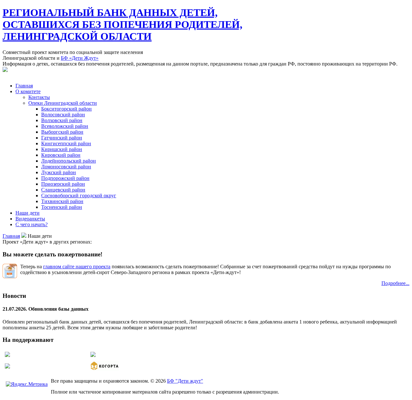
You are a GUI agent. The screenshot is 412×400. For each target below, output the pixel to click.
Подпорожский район (65, 178)
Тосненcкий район (61, 207)
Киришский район (61, 149)
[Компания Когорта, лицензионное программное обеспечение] (104, 369)
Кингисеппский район (66, 143)
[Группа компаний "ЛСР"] (7, 355)
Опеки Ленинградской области (62, 103)
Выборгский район (62, 132)
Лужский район (58, 172)
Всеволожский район (64, 126)
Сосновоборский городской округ (78, 195)
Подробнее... (395, 283)
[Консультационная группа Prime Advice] (93, 355)
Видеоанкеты (30, 218)
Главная (24, 85)
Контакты (39, 97)
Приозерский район (63, 184)
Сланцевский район (63, 189)
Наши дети (27, 213)
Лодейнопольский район (68, 161)
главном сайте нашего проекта (76, 266)
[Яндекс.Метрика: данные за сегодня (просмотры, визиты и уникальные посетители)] (27, 384)
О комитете (28, 91)
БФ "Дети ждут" (185, 381)
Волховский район (61, 120)
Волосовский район (63, 114)
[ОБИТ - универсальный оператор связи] (7, 366)
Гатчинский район (61, 137)
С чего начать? (31, 224)
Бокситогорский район (66, 108)
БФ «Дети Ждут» (79, 58)
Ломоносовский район (66, 166)
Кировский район (60, 155)
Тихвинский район (62, 201)
